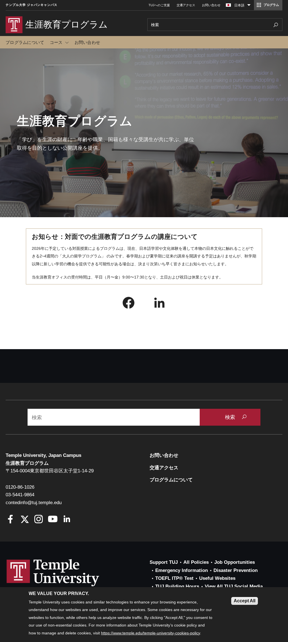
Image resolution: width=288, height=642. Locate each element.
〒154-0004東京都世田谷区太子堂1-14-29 (50, 470)
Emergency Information (181, 570)
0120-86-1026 (20, 487)
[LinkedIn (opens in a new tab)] (159, 304)
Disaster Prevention (235, 570)
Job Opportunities (234, 562)
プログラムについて (25, 42)
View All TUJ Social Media (234, 586)
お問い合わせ (211, 5)
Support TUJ (164, 562)
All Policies (196, 562)
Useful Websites (217, 578)
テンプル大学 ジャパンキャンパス (31, 5)
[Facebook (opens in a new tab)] (129, 304)
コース (56, 42)
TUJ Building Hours (177, 586)
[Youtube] (53, 520)
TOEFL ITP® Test (174, 578)
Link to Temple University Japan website (62, 578)
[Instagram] (39, 520)
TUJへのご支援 (159, 5)
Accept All (244, 600)
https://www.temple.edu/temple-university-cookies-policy (150, 633)
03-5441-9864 (20, 494)
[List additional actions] (249, 6)
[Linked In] (67, 520)
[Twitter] (25, 520)
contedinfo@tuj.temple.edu (34, 502)
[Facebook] (10, 520)
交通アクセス (186, 5)
